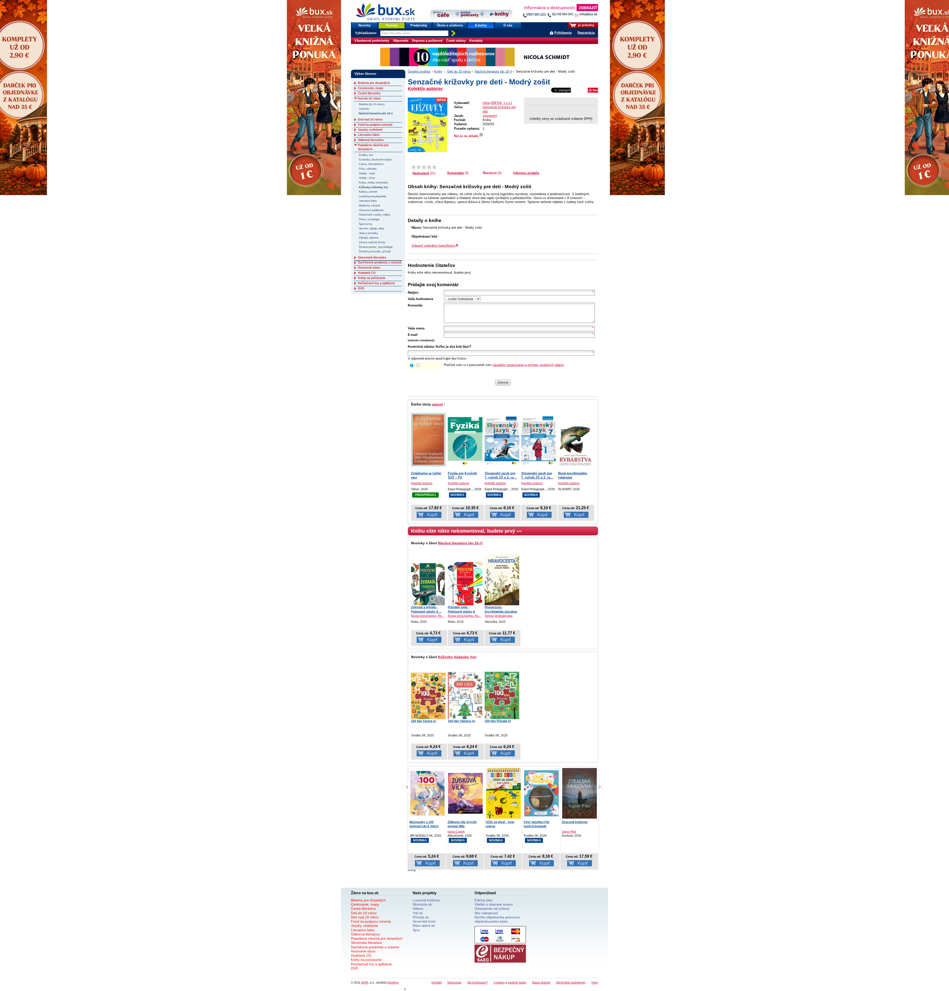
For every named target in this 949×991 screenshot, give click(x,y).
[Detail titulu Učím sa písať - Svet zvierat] (465, 796)
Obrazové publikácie (371, 210)
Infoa (486, 103)
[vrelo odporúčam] (434, 166)
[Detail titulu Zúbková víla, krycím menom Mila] (427, 793)
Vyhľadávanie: (366, 33)
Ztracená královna (536, 822)
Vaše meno (416, 328)
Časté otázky (456, 40)
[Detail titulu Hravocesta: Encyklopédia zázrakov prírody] (502, 579)
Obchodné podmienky (571, 982)
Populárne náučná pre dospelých (377, 938)
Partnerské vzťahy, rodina (374, 214)
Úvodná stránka (419, 71)
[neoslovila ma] (418, 166)
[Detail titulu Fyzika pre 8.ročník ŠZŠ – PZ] (465, 441)
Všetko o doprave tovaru (493, 904)
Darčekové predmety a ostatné (380, 262)
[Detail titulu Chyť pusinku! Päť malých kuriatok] (503, 793)
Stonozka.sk (422, 904)
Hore (594, 982)
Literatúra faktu (369, 135)
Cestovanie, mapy (370, 88)
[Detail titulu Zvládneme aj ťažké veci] (428, 439)
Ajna (416, 930)
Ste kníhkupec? (477, 982)
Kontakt (436, 982)
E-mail (413, 335)
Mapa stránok (541, 982)
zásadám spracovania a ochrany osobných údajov (528, 365)
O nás (507, 25)
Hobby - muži (367, 173)
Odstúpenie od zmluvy (491, 908)
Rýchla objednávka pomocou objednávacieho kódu (497, 919)
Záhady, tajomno (369, 237)
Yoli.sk (418, 913)
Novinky (364, 25)
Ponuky (391, 25)
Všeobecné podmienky (371, 40)
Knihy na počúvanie (372, 278)
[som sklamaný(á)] (413, 166)
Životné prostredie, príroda (375, 251)
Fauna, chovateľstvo (371, 163)
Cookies (499, 982)
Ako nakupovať (486, 913)
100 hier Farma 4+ (423, 721)
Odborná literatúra (371, 140)
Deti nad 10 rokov (370, 119)
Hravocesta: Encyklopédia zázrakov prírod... (501, 611)
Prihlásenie (563, 33)
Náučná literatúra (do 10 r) (493, 71)
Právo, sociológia (369, 219)
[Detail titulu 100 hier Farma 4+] (428, 696)
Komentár (415, 305)
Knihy (438, 71)
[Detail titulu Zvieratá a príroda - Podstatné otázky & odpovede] (428, 582)
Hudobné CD (367, 273)
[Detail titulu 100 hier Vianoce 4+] (465, 695)
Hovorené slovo (369, 267)
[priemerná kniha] (424, 166)
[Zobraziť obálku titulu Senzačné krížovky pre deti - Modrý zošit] (427, 125)
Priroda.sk (421, 917)
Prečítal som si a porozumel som (504, 365)
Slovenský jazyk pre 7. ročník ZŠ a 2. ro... (501, 475)
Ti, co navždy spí (573, 822)
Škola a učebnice (450, 25)
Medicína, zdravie (369, 205)
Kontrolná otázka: (421, 346)
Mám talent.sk (424, 926)
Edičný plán (483, 900)
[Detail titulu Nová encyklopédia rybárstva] (575, 445)
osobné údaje (517, 982)
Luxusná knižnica (426, 900)
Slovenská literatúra (372, 257)
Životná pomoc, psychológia (375, 246)
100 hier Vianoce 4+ (461, 721)
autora (437, 404)
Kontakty (476, 40)
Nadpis (413, 292)
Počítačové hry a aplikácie (376, 283)
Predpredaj (418, 25)
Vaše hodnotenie (420, 299)
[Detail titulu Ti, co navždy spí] (579, 794)
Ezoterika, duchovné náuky (375, 159)
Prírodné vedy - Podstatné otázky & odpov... (461, 611)
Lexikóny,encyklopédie (372, 196)
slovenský (490, 116)
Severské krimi (424, 921)
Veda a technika (368, 233)
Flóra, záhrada (367, 168)
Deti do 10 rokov (459, 71)
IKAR (364, 982)
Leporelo (364, 108)
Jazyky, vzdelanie (370, 129)
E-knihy (481, 25)
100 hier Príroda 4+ (498, 721)
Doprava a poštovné (427, 40)
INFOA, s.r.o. (501, 103)
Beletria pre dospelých (374, 83)
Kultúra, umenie (368, 191)
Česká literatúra (369, 93)
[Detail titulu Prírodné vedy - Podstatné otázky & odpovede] (465, 583)
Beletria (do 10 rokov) (372, 104)
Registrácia (586, 33)
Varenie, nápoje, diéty (371, 228)
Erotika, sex (366, 154)
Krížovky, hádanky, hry (457, 657)
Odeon (418, 908)
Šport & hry (365, 223)
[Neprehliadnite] (560, 12)
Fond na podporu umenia (375, 124)
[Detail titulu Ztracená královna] (541, 794)
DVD (361, 288)
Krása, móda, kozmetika (373, 182)
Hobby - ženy (367, 177)
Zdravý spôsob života (372, 242)
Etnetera (393, 982)
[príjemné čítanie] (429, 166)
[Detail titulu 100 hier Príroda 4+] (502, 695)
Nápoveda (400, 40)
